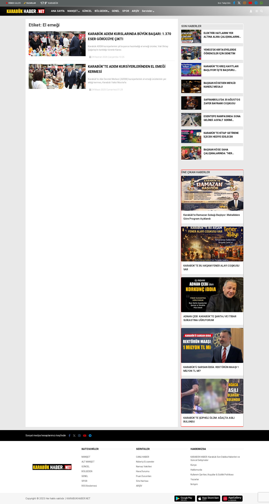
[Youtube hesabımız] (250, 3)
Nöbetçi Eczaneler (145, 461)
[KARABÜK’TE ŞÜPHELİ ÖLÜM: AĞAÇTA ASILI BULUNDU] (212, 396)
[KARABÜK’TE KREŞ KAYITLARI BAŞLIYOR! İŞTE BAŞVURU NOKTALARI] (191, 75)
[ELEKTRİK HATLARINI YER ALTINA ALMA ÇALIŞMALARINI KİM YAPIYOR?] (191, 42)
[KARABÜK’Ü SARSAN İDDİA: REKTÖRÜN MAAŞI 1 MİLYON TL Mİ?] (212, 345)
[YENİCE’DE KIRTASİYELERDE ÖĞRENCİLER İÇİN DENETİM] (191, 59)
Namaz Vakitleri (144, 466)
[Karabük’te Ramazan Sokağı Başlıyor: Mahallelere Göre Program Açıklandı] (212, 193)
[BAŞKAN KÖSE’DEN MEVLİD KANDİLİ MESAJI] (191, 92)
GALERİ (14, 3)
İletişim (194, 484)
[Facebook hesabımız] (234, 3)
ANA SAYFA (58, 10)
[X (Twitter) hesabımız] (239, 3)
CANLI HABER (142, 457)
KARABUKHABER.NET (78, 498)
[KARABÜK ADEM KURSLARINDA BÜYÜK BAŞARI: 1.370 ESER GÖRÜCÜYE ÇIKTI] (57, 55)
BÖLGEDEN (101, 10)
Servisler (147, 10)
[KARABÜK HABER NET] (25, 13)
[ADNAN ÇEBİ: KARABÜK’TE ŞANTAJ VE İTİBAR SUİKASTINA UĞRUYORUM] (212, 294)
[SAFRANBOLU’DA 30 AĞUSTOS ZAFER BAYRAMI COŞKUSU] (191, 109)
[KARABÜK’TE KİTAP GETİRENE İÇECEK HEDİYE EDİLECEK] (191, 142)
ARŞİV (135, 10)
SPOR (125, 10)
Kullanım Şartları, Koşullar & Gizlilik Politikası (212, 474)
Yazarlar (195, 479)
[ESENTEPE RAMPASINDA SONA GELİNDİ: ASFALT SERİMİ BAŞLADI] (191, 125)
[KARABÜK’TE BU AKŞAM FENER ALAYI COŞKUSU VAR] (212, 244)
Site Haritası (142, 481)
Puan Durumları (143, 476)
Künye (194, 465)
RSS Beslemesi (89, 486)
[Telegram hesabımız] (256, 3)
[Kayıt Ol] (251, 11)
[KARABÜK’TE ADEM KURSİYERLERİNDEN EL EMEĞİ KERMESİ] (57, 88)
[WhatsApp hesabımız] (261, 3)
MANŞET (72, 10)
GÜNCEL (87, 10)
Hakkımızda (196, 470)
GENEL (115, 10)
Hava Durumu (142, 471)
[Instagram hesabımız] (244, 3)
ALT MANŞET (88, 461)
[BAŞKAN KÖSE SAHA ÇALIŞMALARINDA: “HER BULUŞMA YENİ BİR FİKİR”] (191, 159)
